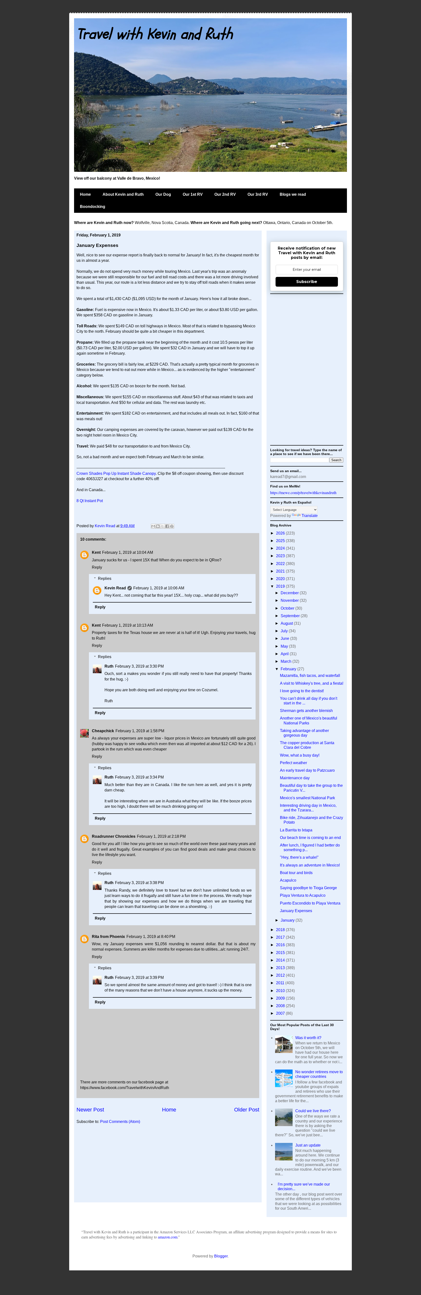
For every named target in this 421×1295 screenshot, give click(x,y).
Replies (104, 578)
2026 (281, 533)
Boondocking (92, 206)
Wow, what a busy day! (299, 755)
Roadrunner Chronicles (113, 836)
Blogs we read (293, 194)
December (290, 593)
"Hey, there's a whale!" (299, 857)
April (285, 654)
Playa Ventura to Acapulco (302, 895)
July (285, 631)
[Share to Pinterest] (171, 526)
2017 (281, 937)
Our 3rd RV (258, 194)
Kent (96, 552)
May (285, 646)
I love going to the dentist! (302, 691)
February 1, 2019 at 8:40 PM (150, 937)
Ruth (109, 666)
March (286, 661)
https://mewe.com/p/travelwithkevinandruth (303, 492)
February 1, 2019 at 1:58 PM (139, 731)
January (288, 920)
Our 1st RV (193, 194)
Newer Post (90, 1110)
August (287, 623)
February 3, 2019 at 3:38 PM (139, 883)
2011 (280, 983)
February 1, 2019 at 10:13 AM (127, 625)
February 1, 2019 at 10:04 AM (127, 552)
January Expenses (296, 911)
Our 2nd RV (225, 194)
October (288, 608)
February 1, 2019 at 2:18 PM (161, 836)
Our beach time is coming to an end (310, 838)
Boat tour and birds (296, 873)
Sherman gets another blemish (306, 711)
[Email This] (153, 526)
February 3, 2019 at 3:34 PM (139, 777)
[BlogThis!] (157, 526)
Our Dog (163, 194)
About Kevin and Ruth (123, 194)
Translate (310, 516)
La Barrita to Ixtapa (296, 830)
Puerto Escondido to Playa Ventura (310, 903)
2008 (281, 1006)
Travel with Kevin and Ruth (155, 34)
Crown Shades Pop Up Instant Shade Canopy (116, 473)
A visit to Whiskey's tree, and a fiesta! (311, 683)
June (285, 638)
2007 (281, 1013)
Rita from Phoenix (108, 937)
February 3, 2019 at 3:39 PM (139, 977)
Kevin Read (105, 526)
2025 (281, 541)
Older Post (246, 1110)
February (289, 669)
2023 (281, 556)
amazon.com (167, 1236)
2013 (281, 968)
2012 (281, 975)
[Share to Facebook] (167, 526)
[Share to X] (162, 526)
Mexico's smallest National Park (307, 798)
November (290, 600)
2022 (281, 564)
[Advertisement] (168, 1166)
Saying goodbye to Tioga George (308, 888)
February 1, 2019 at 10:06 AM (158, 588)
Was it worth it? (308, 1038)
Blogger (221, 1256)
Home (85, 194)
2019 (281, 586)
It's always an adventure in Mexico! (310, 865)
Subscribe (306, 281)
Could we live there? (313, 1111)
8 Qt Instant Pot (90, 501)
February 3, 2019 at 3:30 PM (139, 666)
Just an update (308, 1145)
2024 (281, 548)
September (291, 616)
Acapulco (288, 880)
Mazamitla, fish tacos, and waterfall (310, 675)
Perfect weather (293, 763)
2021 (281, 571)
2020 (281, 579)
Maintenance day (295, 778)
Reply (97, 567)
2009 (281, 998)
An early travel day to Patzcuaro (307, 770)
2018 (281, 930)
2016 (281, 945)
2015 (281, 953)
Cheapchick (103, 731)
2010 (281, 991)
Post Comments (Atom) (120, 1122)
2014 (281, 960)
